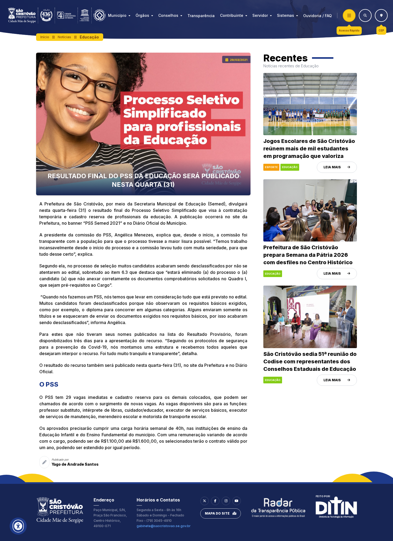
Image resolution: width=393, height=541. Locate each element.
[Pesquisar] (365, 15)
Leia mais (332, 167)
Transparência (201, 15)
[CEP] (381, 15)
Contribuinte (231, 15)
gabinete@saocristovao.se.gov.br (164, 526)
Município (117, 15)
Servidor (260, 15)
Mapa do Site (217, 513)
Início (44, 37)
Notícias (64, 37)
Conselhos (168, 15)
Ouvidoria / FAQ (317, 15)
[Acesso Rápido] (349, 15)
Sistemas (285, 15)
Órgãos (142, 15)
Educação (89, 37)
